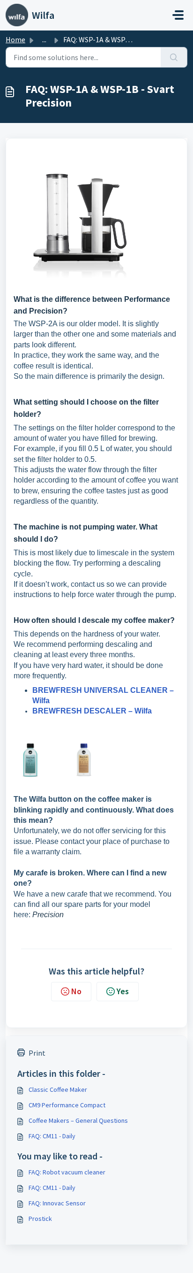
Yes (123, 991)
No (76, 991)
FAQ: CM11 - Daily (52, 1136)
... (44, 39)
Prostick (40, 1218)
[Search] (174, 57)
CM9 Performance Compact (67, 1105)
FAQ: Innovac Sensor (57, 1203)
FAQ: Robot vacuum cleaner (67, 1172)
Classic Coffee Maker (58, 1089)
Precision (48, 915)
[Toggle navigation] (178, 15)
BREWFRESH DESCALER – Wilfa (92, 711)
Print (37, 1053)
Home (15, 39)
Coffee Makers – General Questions (78, 1120)
